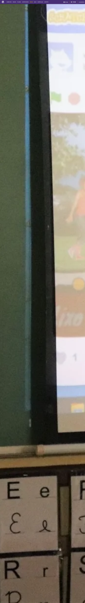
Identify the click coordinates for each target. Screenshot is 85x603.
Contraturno (25, 1)
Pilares (19, 1)
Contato (46, 1)
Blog (35, 1)
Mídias (31, 1)
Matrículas (40, 1)
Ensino (14, 1)
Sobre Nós (9, 1)
